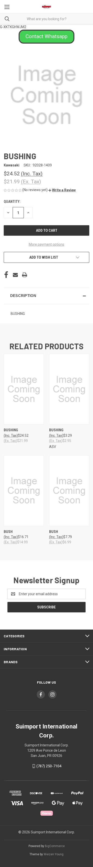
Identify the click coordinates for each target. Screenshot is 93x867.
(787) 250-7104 (48, 766)
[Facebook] (6, 274)
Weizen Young (53, 854)
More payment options (46, 244)
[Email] (15, 274)
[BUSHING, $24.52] (24, 389)
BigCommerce (55, 846)
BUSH (8, 531)
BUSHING (11, 430)
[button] (46, 37)
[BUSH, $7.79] (69, 490)
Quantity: (12, 202)
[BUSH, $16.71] (24, 490)
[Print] (24, 274)
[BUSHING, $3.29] (69, 389)
